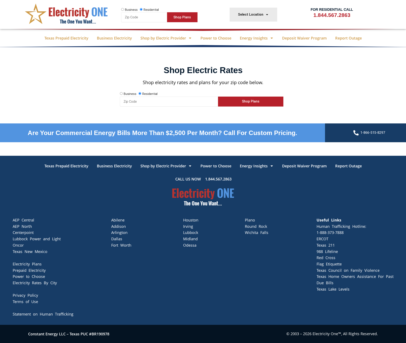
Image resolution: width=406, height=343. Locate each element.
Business (131, 9)
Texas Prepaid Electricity (66, 38)
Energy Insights (254, 38)
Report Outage (348, 38)
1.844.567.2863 (331, 15)
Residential (151, 9)
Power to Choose (215, 38)
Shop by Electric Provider (163, 38)
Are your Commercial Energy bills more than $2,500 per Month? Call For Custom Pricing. (162, 132)
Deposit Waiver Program (304, 38)
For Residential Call (332, 10)
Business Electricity (114, 38)
